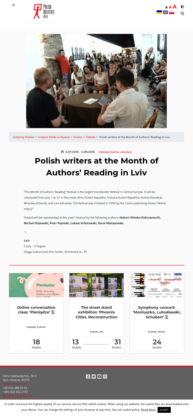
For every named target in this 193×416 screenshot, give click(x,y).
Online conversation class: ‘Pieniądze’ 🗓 (36, 309)
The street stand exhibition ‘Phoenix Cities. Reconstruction (96, 312)
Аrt (101, 331)
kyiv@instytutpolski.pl (17, 396)
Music (161, 331)
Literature (125, 152)
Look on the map (14, 384)
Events (114, 152)
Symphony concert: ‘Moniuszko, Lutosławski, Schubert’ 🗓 (157, 312)
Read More (148, 409)
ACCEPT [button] (164, 409)
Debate (103, 152)
